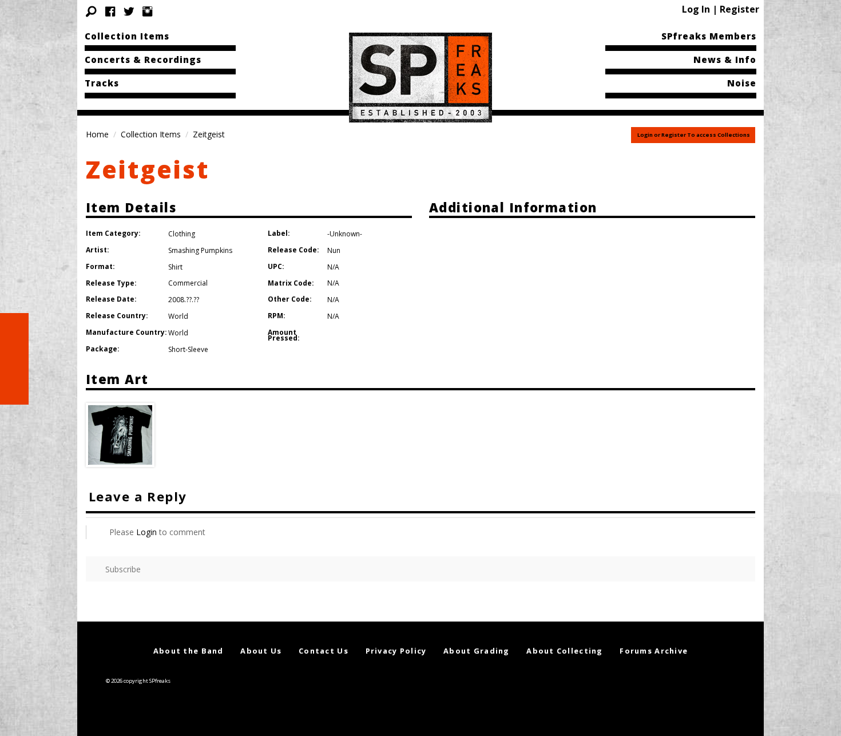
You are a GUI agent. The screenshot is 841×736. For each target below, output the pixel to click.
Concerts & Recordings (143, 59)
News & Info (724, 59)
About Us (260, 651)
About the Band (188, 651)
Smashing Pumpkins (200, 250)
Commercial (188, 283)
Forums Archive (654, 651)
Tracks (102, 83)
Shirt (175, 267)
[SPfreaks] (420, 76)
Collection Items (127, 36)
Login (146, 532)
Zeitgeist (147, 169)
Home (97, 134)
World (178, 316)
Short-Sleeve (188, 349)
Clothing (181, 234)
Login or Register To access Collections (693, 135)
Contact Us (323, 651)
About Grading (476, 651)
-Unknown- (344, 234)
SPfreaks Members (708, 36)
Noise (741, 83)
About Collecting (564, 651)
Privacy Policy (396, 651)
